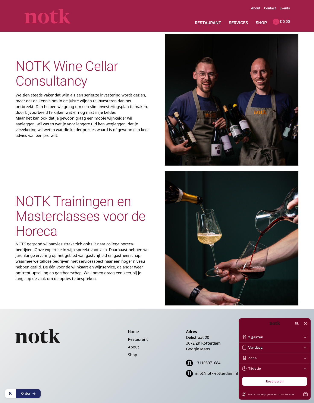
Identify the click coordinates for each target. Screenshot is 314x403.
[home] (55, 16)
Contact (270, 8)
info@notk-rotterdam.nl (216, 373)
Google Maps (198, 348)
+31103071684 (207, 362)
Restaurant (208, 22)
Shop (261, 22)
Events (285, 8)
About (255, 8)
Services (238, 22)
